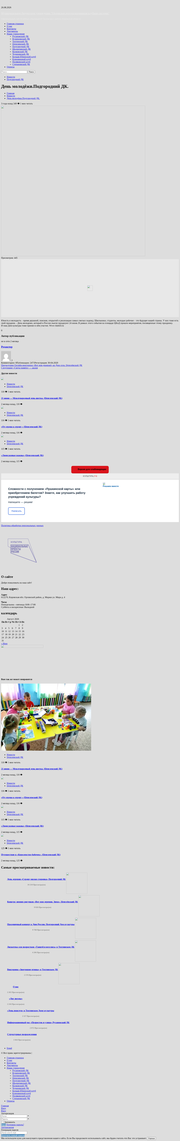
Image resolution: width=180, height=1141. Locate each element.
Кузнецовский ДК (21, 39)
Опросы (10, 67)
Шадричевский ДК (21, 49)
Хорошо (151, 1138)
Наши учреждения (15, 34)
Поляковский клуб (21, 62)
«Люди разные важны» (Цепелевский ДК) (22, 455)
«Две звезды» (15, 998)
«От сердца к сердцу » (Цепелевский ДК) (21, 427)
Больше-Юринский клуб (24, 56)
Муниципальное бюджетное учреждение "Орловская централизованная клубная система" (55, 13)
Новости (11, 77)
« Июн (4, 643)
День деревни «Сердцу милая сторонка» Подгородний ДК (36, 879)
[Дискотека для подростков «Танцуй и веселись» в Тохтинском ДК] (85, 961)
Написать (17, 511)
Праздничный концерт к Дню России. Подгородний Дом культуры (41, 924)
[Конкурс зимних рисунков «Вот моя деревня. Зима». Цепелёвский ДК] (89, 915)
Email (9, 1048)
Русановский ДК (20, 36)
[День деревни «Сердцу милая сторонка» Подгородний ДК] (76, 893)
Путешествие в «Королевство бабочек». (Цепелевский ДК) (30, 854)
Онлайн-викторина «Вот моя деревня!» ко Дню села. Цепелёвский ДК (41, 365)
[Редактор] (6, 360)
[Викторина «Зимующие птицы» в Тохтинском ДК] (69, 983)
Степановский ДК (21, 64)
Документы (12, 31)
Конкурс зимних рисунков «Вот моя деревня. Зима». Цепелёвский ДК (42, 902)
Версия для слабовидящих (91, 469)
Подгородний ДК (20, 46)
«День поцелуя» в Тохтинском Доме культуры (30, 1010)
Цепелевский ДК (20, 44)
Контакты (11, 29)
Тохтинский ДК (20, 41)
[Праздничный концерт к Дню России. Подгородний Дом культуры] (85, 938)
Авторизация (7, 1127)
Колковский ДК (20, 51)
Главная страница (15, 23)
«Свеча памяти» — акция (19, 368)
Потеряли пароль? (15, 1124)
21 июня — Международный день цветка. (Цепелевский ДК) (31, 398)
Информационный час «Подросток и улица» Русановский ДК (38, 1022)
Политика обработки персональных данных (22, 525)
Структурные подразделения (22, 1034)
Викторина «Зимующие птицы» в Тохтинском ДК (32, 969)
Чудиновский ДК (20, 54)
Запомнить (9, 1122)
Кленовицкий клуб (21, 59)
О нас (9, 26)
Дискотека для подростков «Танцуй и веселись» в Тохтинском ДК (40, 947)
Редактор (7, 346)
